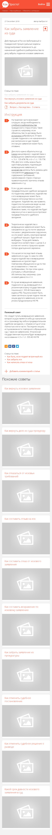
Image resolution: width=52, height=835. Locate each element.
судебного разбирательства (24, 125)
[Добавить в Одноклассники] (6, 346)
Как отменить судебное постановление (18, 699)
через (14, 154)
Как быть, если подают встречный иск (25, 356)
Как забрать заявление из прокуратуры (19, 654)
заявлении (29, 172)
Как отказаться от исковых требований (19, 474)
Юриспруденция (15, 11)
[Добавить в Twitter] (17, 346)
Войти (41, 4)
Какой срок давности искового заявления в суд (22, 791)
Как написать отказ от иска (19, 362)
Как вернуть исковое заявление (23, 388)
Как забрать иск (14, 359)
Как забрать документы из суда (19, 103)
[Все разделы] (48, 4)
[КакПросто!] (10, 4)
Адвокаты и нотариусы (31, 11)
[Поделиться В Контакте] (9, 346)
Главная (5, 11)
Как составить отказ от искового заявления (23, 563)
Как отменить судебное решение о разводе (24, 745)
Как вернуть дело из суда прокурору (25, 430)
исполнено (16, 135)
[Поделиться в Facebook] (13, 346)
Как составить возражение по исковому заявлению (21, 608)
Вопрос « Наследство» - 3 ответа (25, 107)
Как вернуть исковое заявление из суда (23, 98)
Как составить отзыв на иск (20, 518)
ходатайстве (17, 170)
